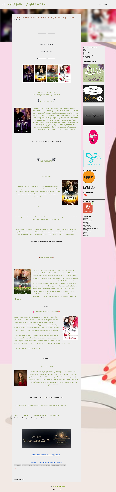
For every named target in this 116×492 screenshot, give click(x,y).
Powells (85, 232)
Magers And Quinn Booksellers (90, 228)
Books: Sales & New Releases (90, 57)
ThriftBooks (86, 235)
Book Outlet (86, 224)
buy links (36, 465)
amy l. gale (18, 465)
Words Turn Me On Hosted (58, 465)
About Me (85, 50)
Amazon (34, 141)
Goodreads (58, 397)
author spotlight (27, 465)
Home (84, 49)
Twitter (42, 397)
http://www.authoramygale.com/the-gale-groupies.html (29, 418)
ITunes (52, 141)
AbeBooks (85, 218)
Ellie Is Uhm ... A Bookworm (25, 4)
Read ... (84, 53)
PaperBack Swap (87, 231)
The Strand (85, 233)
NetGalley (85, 229)
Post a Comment (19, 479)
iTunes (48, 241)
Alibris (84, 219)
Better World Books (87, 221)
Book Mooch (86, 222)
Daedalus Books (87, 226)
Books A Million (86, 225)
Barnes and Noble (43, 141)
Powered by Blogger (59, 486)
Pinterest (49, 397)
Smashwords (41, 241)
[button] (15, 23)
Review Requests (87, 56)
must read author (45, 465)
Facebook (33, 397)
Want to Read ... (86, 52)
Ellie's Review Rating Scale (89, 55)
